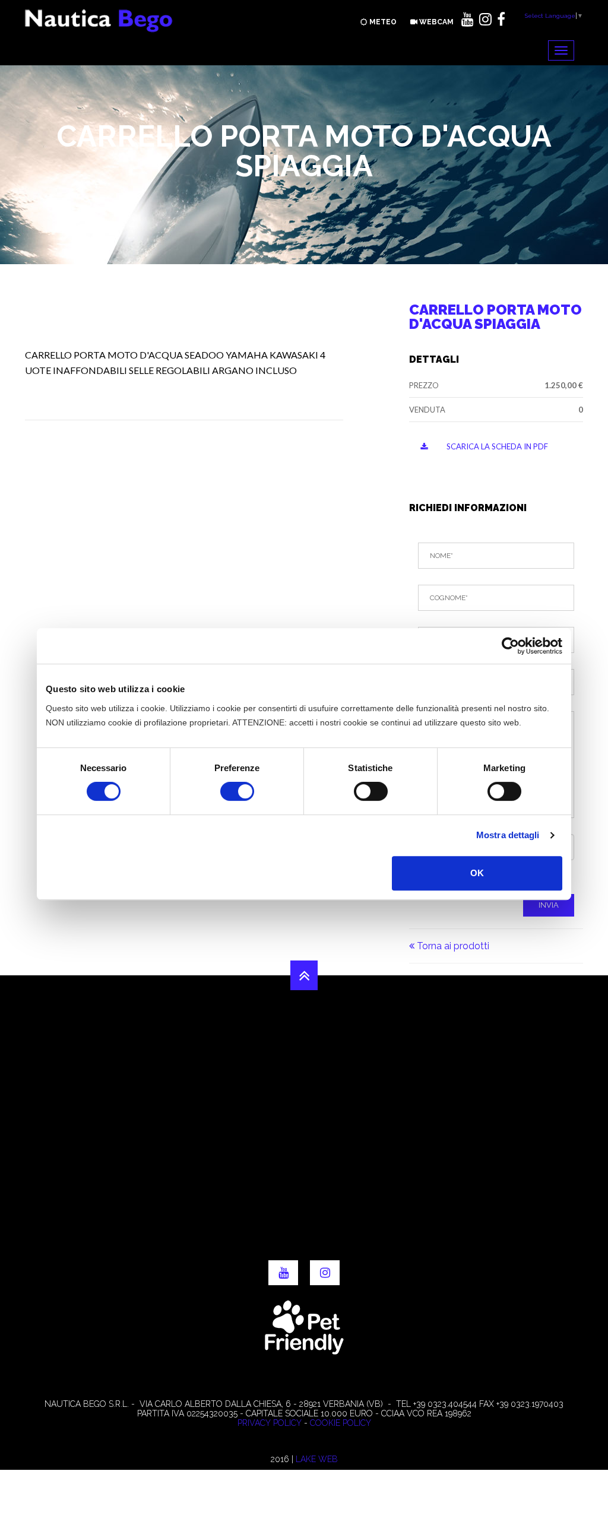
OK (477, 873)
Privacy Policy (270, 1423)
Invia (549, 905)
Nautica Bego (99, 21)
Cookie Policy (340, 1423)
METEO (382, 22)
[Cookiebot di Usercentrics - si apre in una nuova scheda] (510, 646)
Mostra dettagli (508, 835)
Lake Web (317, 1459)
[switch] (237, 791)
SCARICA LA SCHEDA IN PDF (496, 446)
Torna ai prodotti (451, 946)
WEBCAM (435, 22)
